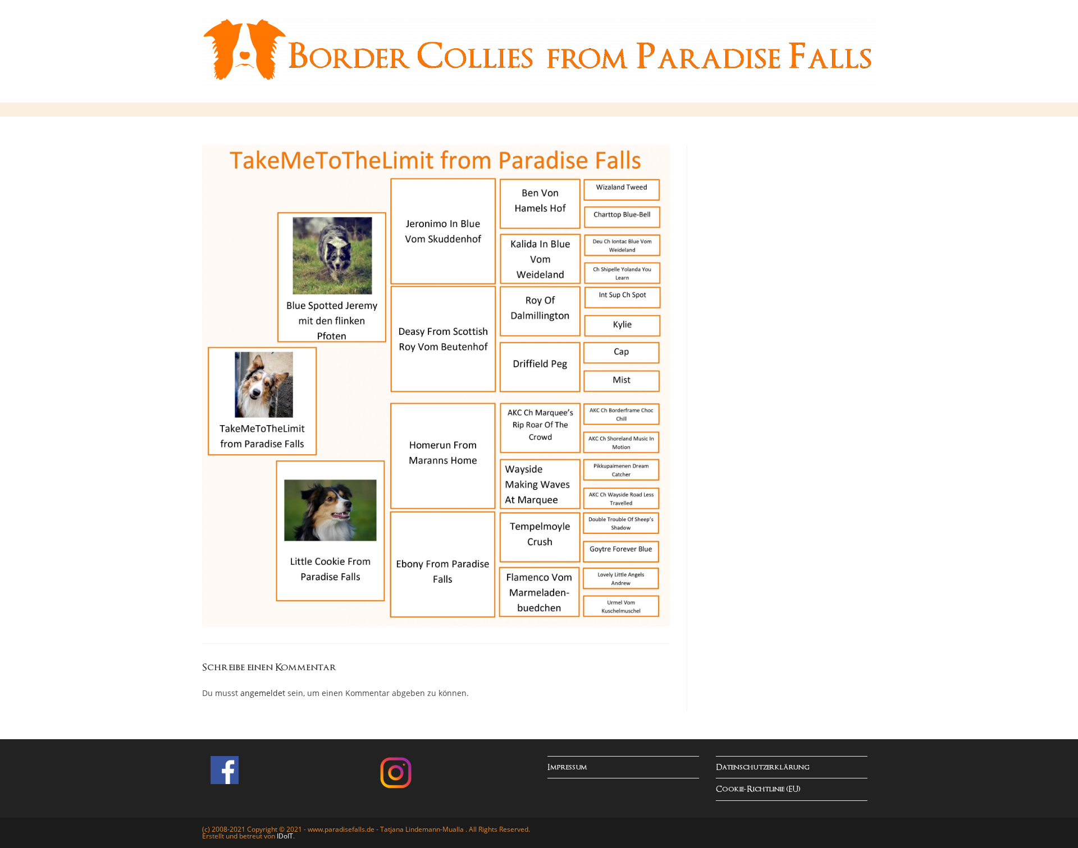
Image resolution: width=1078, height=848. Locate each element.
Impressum (567, 767)
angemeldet (262, 693)
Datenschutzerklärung (763, 767)
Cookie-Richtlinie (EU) (758, 789)
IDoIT (285, 836)
